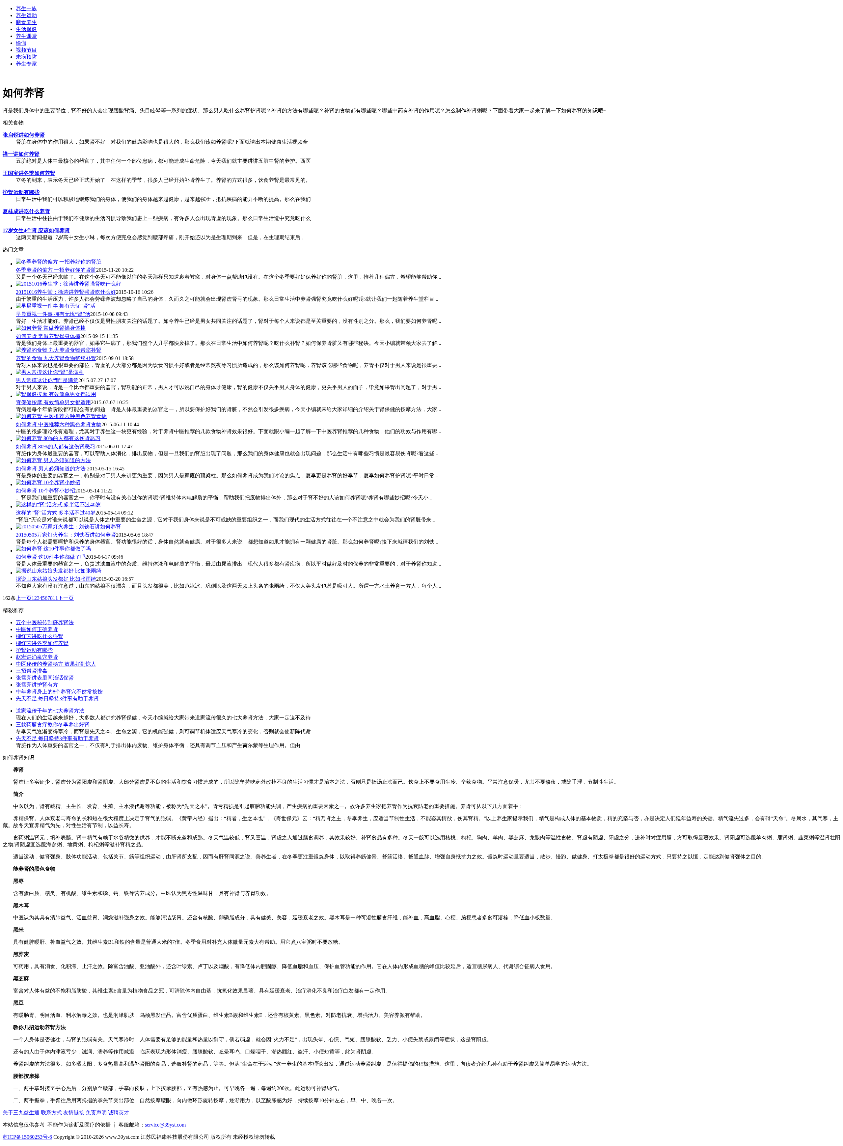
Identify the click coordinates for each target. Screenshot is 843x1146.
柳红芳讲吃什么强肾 (39, 636)
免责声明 (96, 1112)
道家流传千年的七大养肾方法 (50, 710)
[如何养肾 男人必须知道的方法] (53, 462)
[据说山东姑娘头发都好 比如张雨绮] (58, 572)
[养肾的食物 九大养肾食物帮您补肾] (58, 352)
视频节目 (26, 50)
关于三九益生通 (21, 1112)
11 (55, 598)
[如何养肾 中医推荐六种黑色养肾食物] (61, 418)
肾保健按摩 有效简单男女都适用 (53, 402)
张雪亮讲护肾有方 (37, 684)
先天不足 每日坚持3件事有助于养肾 (57, 698)
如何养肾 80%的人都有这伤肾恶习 (55, 446)
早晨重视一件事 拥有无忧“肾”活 (53, 314)
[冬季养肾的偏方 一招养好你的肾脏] (58, 263)
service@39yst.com (165, 1125)
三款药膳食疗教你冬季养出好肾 (53, 724)
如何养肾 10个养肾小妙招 (45, 490)
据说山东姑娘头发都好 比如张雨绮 (56, 579)
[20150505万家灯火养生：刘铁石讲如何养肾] (68, 528)
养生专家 (26, 64)
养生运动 (26, 15)
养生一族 (26, 8)
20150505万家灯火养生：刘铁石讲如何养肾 (66, 535)
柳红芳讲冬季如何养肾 (42, 643)
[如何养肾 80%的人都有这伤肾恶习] (58, 440)
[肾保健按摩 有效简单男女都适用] (56, 396)
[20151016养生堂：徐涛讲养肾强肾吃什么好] (68, 286)
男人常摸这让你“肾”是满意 (47, 380)
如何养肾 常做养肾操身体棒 (48, 336)
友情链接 (73, 1112)
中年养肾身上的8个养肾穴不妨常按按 (59, 691)
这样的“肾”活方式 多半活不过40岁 (55, 513)
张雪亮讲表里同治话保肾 (45, 678)
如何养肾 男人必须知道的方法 (51, 468)
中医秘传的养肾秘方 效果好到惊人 (56, 664)
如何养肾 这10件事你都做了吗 (51, 557)
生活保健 (26, 29)
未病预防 (26, 57)
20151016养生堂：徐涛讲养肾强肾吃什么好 (66, 292)
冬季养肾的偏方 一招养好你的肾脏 (56, 270)
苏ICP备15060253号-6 (27, 1137)
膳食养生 (26, 22)
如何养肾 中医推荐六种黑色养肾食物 (58, 424)
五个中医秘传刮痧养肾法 (45, 622)
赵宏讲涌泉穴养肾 (37, 657)
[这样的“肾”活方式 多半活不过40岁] (58, 506)
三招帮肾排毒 (31, 671)
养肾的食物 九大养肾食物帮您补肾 (56, 358)
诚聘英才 (118, 1112)
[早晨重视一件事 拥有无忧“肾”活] (55, 308)
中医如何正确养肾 (37, 629)
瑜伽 (21, 43)
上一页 (24, 598)
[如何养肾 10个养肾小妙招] (48, 484)
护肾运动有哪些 (34, 650)
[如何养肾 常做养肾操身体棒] (51, 330)
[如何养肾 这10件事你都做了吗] (53, 550)
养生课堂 (26, 36)
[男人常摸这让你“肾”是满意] (50, 374)
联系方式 (51, 1112)
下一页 (66, 598)
